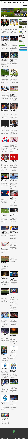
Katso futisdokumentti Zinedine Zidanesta (4, 231)
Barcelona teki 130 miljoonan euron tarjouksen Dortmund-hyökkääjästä (5, 110)
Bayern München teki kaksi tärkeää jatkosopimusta (4, 143)
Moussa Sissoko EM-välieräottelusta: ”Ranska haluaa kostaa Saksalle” (13, 180)
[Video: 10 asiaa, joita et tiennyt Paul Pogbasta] (5, 176)
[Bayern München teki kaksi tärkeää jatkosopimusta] (5, 139)
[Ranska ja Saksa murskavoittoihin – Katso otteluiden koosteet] (5, 210)
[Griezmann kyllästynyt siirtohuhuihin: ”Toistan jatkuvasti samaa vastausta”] (14, 139)
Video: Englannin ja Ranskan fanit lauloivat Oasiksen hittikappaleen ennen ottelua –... (13, 110)
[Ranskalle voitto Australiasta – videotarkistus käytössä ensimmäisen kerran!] (14, 72)
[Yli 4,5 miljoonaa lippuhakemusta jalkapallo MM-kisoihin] (5, 415)
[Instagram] (13, 434)
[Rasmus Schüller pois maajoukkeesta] (5, 398)
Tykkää (25, 47)
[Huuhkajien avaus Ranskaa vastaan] (5, 365)
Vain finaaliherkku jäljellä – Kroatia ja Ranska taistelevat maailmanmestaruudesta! (5, 26)
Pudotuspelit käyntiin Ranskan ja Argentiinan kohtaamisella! (14, 42)
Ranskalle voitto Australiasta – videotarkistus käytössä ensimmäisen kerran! (14, 76)
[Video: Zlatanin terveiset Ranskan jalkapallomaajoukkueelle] (5, 273)
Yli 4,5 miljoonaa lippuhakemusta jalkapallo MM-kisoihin (4, 419)
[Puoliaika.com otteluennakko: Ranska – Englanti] (5, 123)
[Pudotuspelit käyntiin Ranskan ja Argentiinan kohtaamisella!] (14, 38)
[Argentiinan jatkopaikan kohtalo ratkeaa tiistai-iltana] (14, 55)
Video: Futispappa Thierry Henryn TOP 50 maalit (13, 319)
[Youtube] (16, 434)
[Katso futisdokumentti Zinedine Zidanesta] (5, 228)
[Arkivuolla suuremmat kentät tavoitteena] (5, 381)
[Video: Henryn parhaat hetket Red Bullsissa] (5, 244)
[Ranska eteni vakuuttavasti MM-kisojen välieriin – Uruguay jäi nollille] (5, 38)
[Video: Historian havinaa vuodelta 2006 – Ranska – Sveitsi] (5, 291)
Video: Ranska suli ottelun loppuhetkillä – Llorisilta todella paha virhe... (13, 127)
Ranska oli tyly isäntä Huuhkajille (12, 351)
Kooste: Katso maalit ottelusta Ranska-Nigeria (13, 242)
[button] (26, 2)
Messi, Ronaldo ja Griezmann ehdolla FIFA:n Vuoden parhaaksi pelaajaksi (5, 161)
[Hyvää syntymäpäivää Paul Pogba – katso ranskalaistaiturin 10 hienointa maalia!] (14, 210)
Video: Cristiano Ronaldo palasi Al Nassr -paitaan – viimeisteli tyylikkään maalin (24, 32)
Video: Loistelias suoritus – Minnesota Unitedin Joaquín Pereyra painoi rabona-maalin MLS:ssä (22, 23)
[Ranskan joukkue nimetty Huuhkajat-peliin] (14, 397)
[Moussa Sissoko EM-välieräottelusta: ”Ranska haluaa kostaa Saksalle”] (14, 176)
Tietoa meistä (15, 438)
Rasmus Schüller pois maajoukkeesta (4, 403)
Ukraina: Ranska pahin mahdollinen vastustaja (13, 335)
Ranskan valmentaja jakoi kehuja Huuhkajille (4, 355)
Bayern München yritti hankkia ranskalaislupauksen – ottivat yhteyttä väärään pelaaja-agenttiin (14, 161)
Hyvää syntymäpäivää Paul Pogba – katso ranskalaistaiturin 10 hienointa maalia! (14, 214)
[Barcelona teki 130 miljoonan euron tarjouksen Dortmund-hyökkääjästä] (5, 106)
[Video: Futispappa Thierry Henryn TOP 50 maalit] (14, 315)
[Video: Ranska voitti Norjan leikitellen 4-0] (5, 315)
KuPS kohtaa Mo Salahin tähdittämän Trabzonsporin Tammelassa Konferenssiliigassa (24, 36)
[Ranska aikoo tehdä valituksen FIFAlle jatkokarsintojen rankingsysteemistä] (14, 366)
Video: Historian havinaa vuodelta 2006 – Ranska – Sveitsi (4, 295)
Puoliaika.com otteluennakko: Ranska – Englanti (5, 127)
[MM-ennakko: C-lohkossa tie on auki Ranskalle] (5, 88)
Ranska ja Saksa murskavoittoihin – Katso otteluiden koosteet (4, 215)
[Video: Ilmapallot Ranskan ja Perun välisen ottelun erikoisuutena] (5, 72)
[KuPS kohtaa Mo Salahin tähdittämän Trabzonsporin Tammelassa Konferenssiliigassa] (20, 36)
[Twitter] (14, 434)
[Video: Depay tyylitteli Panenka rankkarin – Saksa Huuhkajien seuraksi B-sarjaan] (17, 15)
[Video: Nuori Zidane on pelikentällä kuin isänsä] (5, 259)
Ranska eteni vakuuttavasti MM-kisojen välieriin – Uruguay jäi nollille (4, 43)
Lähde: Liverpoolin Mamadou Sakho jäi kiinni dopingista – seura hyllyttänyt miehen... (13, 198)
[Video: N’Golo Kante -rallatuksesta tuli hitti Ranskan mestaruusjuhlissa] (23, 15)
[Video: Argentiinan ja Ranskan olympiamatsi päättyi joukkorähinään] (17, 10)
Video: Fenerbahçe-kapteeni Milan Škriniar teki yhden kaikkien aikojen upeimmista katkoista (24, 27)
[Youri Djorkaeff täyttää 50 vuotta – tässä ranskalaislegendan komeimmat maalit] (14, 88)
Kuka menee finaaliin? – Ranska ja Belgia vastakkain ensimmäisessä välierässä (13, 26)
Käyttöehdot (19, 438)
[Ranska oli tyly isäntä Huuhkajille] (14, 348)
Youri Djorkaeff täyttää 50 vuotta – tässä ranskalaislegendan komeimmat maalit (13, 93)
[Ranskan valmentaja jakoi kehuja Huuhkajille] (5, 350)
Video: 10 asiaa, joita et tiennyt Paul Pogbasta (4, 180)
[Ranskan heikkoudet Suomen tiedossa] (14, 381)
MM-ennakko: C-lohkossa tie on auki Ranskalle (5, 92)
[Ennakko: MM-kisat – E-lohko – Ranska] (14, 290)
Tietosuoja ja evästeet (23, 438)
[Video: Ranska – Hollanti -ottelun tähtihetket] (5, 330)
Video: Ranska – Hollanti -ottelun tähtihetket (4, 334)
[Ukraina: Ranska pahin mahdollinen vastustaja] (14, 331)
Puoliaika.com (3, 16)
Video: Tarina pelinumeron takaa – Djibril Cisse (13, 278)
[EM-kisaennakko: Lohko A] (5, 193)
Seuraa (25, 50)
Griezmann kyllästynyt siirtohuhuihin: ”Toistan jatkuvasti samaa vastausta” (13, 144)
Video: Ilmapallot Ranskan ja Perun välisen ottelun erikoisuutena (5, 76)
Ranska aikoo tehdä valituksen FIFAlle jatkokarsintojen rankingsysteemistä (14, 371)
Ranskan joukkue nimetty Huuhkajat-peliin (13, 401)
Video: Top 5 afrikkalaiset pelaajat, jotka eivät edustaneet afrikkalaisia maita (14, 231)
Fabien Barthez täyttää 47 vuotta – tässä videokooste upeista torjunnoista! (4, 59)
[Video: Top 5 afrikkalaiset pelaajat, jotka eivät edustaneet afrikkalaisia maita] (14, 228)
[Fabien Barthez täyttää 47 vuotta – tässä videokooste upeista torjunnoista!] (5, 55)
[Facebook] (23, 0)
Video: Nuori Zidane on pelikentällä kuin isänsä (4, 263)
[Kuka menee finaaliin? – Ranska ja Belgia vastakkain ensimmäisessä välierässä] (14, 22)
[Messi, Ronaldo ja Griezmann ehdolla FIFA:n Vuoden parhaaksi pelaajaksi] (5, 157)
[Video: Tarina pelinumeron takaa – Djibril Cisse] (14, 274)
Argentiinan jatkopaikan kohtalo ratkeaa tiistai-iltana (13, 59)
